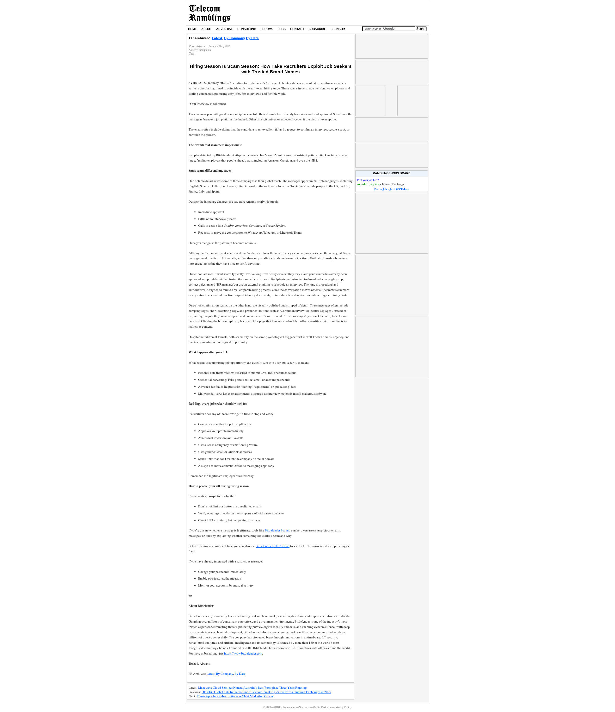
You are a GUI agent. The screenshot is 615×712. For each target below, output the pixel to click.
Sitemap (304, 707)
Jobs (282, 29)
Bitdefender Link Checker (272, 546)
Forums (267, 29)
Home (192, 29)
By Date (252, 38)
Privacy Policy (343, 707)
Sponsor (338, 29)
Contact (297, 29)
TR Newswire (209, 13)
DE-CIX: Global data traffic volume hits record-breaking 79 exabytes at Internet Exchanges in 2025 (266, 692)
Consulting (246, 29)
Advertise (224, 29)
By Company (234, 38)
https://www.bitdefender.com (243, 653)
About (206, 29)
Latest (217, 38)
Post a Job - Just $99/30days (391, 189)
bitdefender (205, 50)
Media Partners (322, 707)
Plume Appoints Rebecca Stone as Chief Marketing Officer (235, 696)
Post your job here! (368, 180)
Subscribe (317, 29)
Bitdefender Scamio (277, 530)
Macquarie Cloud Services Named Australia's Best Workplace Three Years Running (252, 687)
